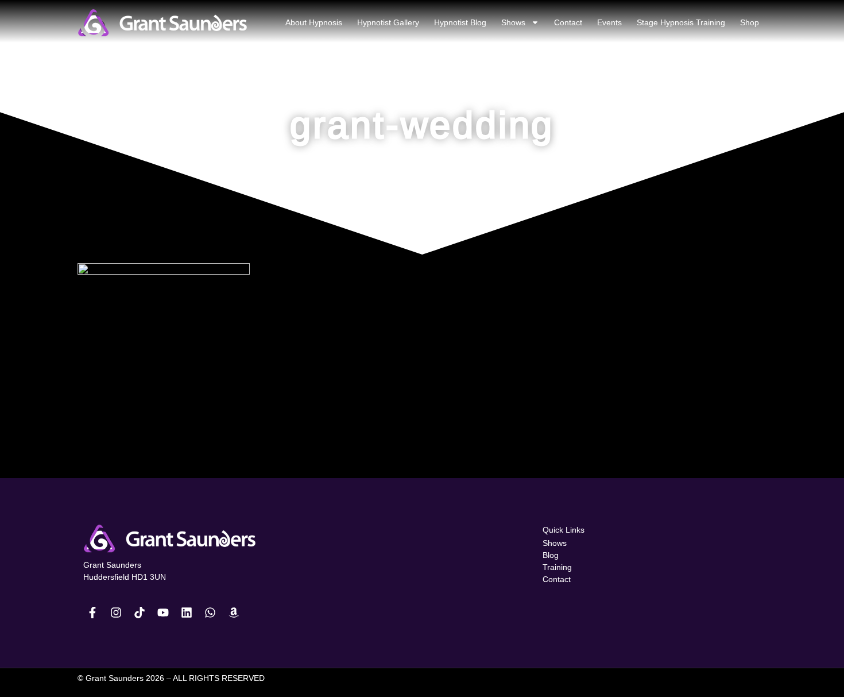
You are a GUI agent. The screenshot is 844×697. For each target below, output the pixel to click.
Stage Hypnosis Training (681, 22)
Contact (568, 22)
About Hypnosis (313, 22)
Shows (513, 22)
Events (609, 22)
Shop (749, 22)
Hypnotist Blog (460, 22)
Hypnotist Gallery (388, 22)
